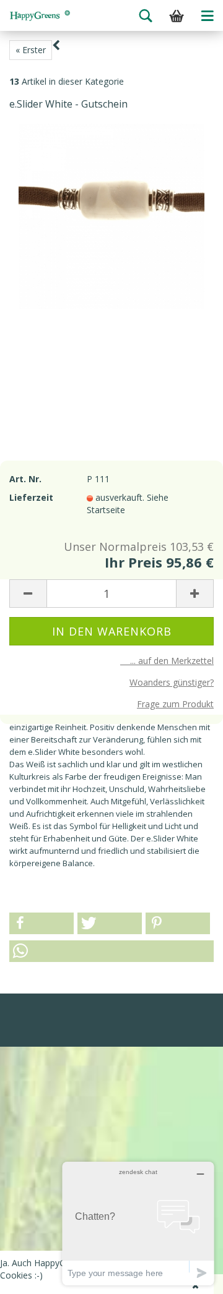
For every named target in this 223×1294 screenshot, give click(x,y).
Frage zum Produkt (175, 704)
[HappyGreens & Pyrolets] (40, 15)
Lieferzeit (31, 497)
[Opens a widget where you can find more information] (138, 1223)
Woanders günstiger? (171, 682)
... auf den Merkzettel (167, 660)
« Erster (30, 50)
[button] (41, 923)
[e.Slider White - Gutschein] (111, 215)
